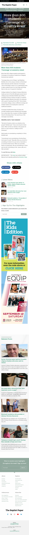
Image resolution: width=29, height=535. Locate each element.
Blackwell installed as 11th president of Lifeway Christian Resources (16, 199)
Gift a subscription (18, 498)
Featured (5, 44)
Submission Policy (5, 501)
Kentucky (11, 44)
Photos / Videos (5, 498)
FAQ (14, 527)
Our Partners (4, 481)
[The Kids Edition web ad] (14, 244)
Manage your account (19, 504)
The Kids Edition (13, 8)
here (14, 152)
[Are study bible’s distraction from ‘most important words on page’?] (3, 192)
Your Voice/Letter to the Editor (7, 496)
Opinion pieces (18, 483)
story (14, 155)
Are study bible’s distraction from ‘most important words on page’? (16, 191)
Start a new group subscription (20, 501)
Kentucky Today (21, 42)
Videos (16, 489)
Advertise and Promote (6, 483)
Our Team (3, 480)
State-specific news (18, 480)
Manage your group (18, 502)
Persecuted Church (18, 486)
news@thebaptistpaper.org (14, 531)
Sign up (24, 214)
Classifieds (20, 10)
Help (11, 527)
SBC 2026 (7, 8)
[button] (27, 5)
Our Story (3, 478)
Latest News (21, 8)
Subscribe (17, 495)
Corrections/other (5, 499)
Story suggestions (5, 495)
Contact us (4, 486)
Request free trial (18, 505)
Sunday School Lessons (11, 10)
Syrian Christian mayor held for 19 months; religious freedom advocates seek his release (16, 184)
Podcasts (17, 487)
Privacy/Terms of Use (5, 527)
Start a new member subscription (21, 499)
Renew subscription (18, 496)
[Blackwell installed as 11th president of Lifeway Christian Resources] (3, 199)
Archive (16, 481)
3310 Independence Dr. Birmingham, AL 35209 (14, 524)
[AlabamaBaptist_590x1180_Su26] (14, 297)
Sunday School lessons (19, 484)
